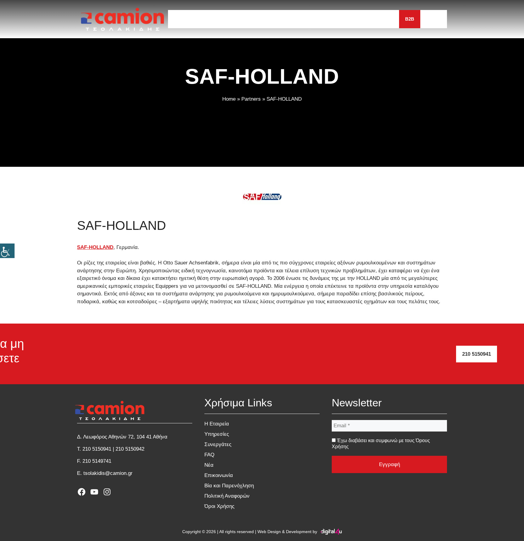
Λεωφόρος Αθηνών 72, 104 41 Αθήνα (125, 437)
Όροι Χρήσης (219, 506)
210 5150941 (476, 354)
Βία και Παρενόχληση (229, 486)
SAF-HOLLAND (95, 247)
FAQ (324, 19)
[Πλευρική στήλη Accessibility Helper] (7, 251)
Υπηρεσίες (253, 19)
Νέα (346, 19)
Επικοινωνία (378, 19)
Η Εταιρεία (216, 19)
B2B (409, 19)
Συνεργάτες (292, 19)
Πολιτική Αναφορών (227, 496)
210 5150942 (130, 449)
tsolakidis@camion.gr (108, 473)
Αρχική (182, 19)
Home (229, 99)
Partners (251, 99)
